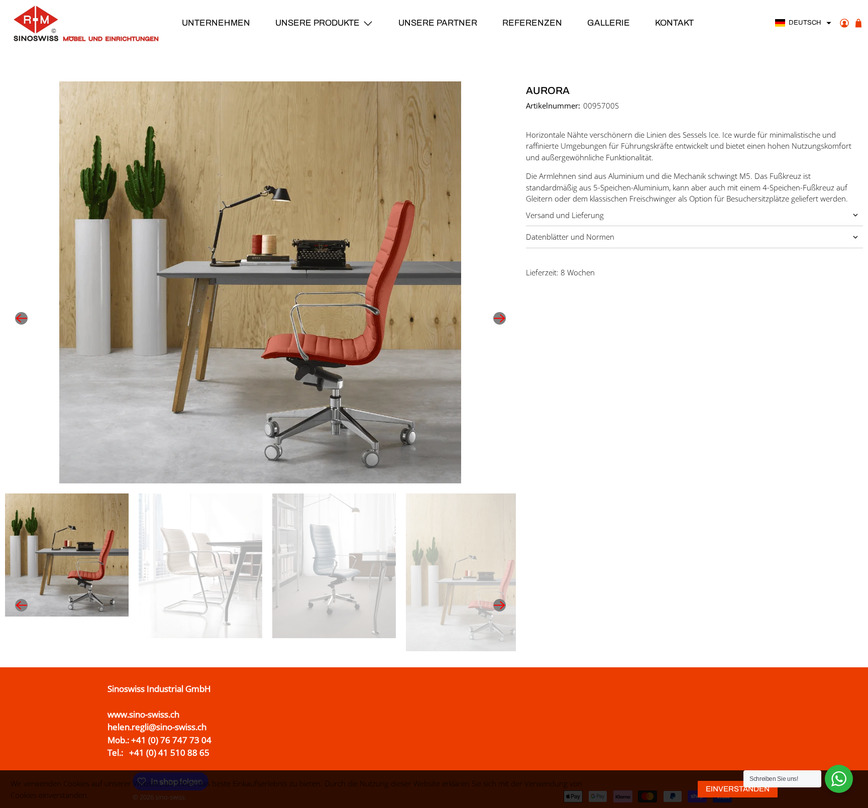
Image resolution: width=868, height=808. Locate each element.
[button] (803, 23)
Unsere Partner (437, 23)
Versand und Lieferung (565, 215)
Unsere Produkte (317, 23)
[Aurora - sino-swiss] (260, 282)
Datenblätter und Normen (570, 237)
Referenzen (532, 23)
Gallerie (608, 23)
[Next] (500, 319)
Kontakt (674, 23)
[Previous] (21, 319)
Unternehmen (216, 23)
